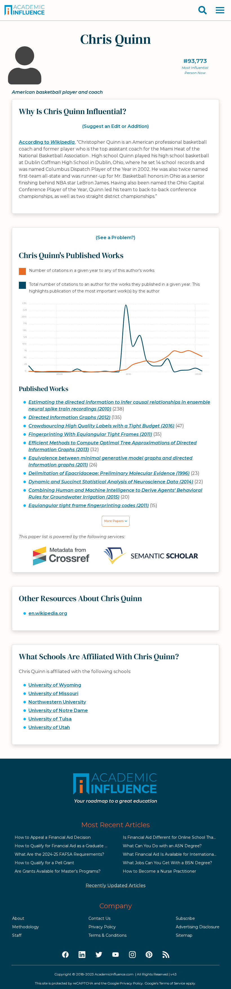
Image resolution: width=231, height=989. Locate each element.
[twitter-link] (99, 954)
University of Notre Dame (58, 710)
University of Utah (49, 727)
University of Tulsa (50, 719)
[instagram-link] (132, 954)
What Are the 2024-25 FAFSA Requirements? (59, 854)
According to (47, 142)
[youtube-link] (115, 954)
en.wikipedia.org (47, 613)
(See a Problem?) (115, 237)
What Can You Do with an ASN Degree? (162, 845)
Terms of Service (172, 983)
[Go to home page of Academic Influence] (25, 10)
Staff (16, 935)
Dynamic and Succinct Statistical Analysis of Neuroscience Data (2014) (110, 481)
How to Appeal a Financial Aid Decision (53, 837)
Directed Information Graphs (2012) (69, 417)
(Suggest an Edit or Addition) (115, 126)
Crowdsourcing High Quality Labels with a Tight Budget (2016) (101, 426)
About (18, 918)
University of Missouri (53, 693)
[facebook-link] (65, 954)
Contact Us (99, 918)
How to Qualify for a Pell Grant (44, 862)
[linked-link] (82, 954)
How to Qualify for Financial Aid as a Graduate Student (68, 845)
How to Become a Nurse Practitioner (159, 871)
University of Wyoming (54, 685)
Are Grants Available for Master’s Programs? (58, 871)
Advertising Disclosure (197, 926)
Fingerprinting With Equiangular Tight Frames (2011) (90, 434)
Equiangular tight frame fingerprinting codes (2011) (88, 505)
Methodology (25, 926)
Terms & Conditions (107, 935)
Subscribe (185, 918)
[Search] (202, 10)
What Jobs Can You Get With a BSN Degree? (167, 862)
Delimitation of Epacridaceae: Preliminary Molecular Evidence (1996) (109, 473)
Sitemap (184, 935)
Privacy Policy (102, 926)
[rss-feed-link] (166, 954)
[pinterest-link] (149, 954)
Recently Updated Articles (115, 885)
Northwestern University (57, 702)
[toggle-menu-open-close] (220, 10)
